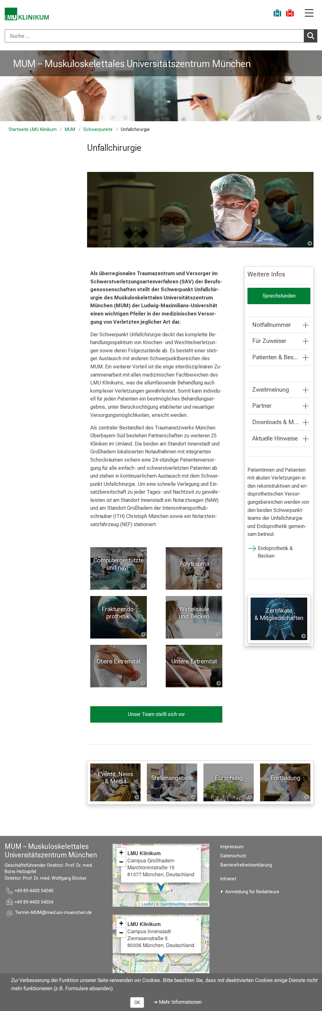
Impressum (232, 846)
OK (137, 1002)
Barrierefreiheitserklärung (246, 865)
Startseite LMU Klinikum (32, 129)
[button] (53, 914)
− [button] (121, 862)
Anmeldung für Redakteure (252, 892)
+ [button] (121, 852)
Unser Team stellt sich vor (156, 714)
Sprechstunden (279, 296)
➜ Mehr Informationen (177, 1002)
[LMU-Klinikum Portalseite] (27, 14)
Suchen (310, 36)
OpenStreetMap (173, 903)
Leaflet (147, 903)
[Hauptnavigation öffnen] (309, 13)
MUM (70, 129)
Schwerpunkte (98, 129)
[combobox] (161, 36)
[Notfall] (290, 14)
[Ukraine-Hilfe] (277, 14)
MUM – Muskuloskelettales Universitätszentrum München (132, 64)
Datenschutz (233, 856)
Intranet (228, 879)
